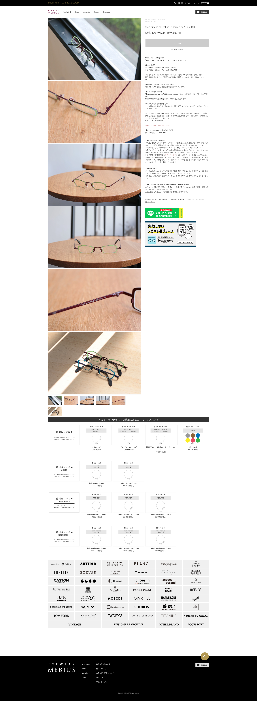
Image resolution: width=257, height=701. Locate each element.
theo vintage (161, 19)
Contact (96, 12)
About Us (86, 12)
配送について (101, 669)
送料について (101, 677)
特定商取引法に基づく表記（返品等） (156, 199)
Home (147, 19)
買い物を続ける (150, 202)
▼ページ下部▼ (170, 155)
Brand (77, 12)
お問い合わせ (178, 49)
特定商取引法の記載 (103, 664)
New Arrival (67, 12)
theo (153, 19)
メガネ (154, 21)
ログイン (187, 3)
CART (204, 3)
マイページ (195, 3)
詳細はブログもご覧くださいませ (157, 125)
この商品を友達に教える (177, 199)
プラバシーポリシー (103, 682)
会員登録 (180, 3)
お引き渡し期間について (105, 673)
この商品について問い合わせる (195, 199)
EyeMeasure (107, 12)
